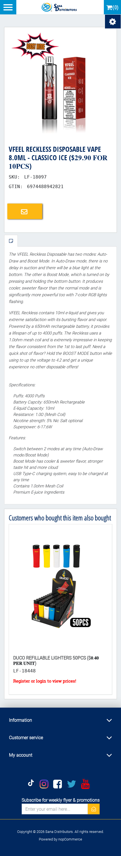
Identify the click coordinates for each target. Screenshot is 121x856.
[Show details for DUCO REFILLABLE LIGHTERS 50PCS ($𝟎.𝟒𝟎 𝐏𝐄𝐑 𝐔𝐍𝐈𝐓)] (60, 587)
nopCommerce (70, 839)
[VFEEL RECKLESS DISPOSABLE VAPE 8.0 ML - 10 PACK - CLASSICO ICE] (60, 83)
